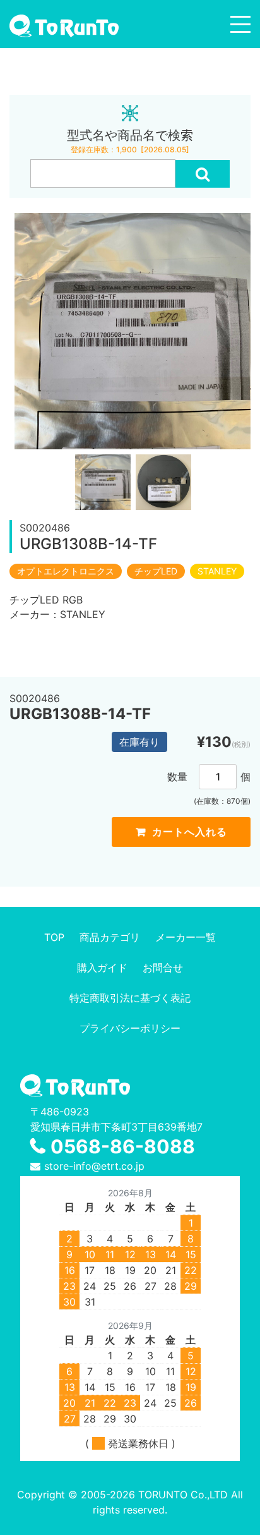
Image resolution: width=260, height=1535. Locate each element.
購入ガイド (102, 967)
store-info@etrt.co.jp (94, 1166)
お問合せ (163, 967)
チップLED (155, 571)
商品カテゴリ (110, 937)
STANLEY (217, 571)
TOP (54, 937)
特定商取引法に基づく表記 (130, 998)
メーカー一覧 (185, 937)
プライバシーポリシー (130, 1028)
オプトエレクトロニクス (65, 571)
